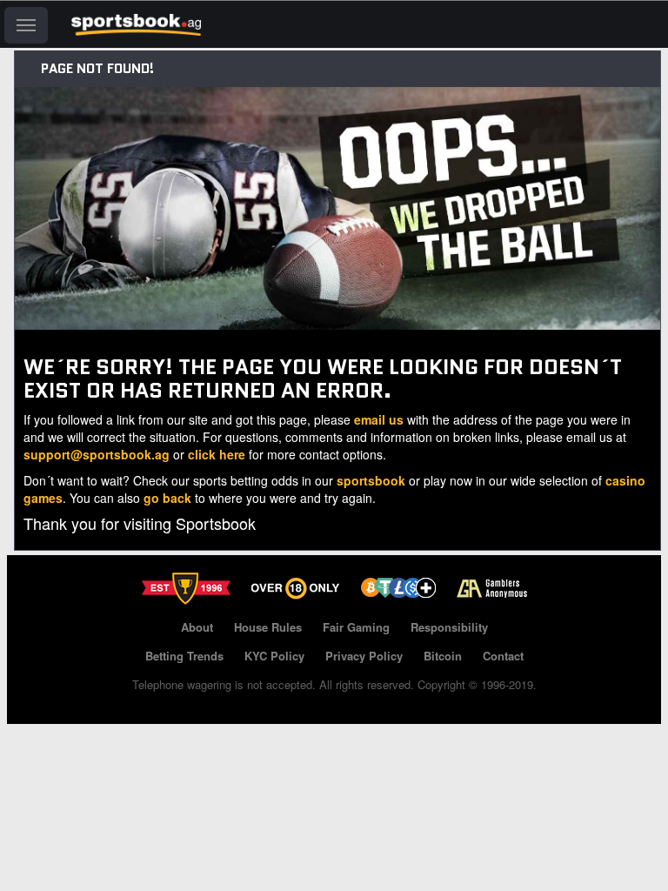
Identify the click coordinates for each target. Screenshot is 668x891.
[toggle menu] (26, 25)
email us (379, 419)
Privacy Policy (364, 655)
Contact (503, 655)
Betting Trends (184, 655)
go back (167, 497)
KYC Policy (274, 655)
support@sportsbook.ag (96, 454)
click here (216, 454)
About (197, 627)
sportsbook (371, 480)
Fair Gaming (356, 627)
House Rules (268, 627)
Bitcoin (443, 655)
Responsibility (449, 627)
